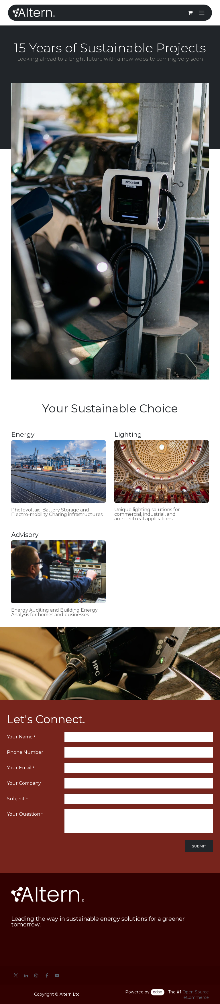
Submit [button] (199, 846)
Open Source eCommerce (195, 994)
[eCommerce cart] (190, 12)
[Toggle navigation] (201, 13)
